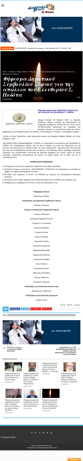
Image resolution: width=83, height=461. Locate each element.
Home (5, 72)
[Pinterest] (47, 432)
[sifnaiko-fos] (41, 8)
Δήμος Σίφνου (22, 72)
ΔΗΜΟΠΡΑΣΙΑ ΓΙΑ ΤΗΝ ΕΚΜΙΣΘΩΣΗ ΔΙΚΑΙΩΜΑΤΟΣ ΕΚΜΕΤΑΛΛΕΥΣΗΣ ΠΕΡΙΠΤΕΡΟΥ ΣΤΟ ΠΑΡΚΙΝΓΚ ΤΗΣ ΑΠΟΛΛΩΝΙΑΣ (65, 350)
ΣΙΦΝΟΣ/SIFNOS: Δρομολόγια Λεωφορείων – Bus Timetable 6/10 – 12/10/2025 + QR (43, 48)
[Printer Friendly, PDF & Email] (69, 305)
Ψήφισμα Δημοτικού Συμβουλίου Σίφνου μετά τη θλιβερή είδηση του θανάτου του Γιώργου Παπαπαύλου (31, 378)
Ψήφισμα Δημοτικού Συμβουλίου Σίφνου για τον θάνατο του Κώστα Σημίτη (12, 376)
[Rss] (32, 432)
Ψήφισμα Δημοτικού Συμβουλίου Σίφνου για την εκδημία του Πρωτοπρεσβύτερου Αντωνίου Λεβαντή (41, 315)
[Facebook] (39, 432)
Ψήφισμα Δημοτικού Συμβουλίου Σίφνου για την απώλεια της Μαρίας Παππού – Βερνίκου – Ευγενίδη (50, 367)
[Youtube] (51, 432)
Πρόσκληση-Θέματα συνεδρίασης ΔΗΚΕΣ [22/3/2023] (14, 348)
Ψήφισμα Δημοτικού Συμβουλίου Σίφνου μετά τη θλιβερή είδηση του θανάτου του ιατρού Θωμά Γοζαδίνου (12, 405)
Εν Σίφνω (12, 72)
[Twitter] (43, 432)
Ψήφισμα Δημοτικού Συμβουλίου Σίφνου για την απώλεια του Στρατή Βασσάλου (31, 403)
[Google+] (35, 432)
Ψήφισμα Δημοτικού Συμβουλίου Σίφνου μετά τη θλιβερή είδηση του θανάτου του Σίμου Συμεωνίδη (69, 377)
